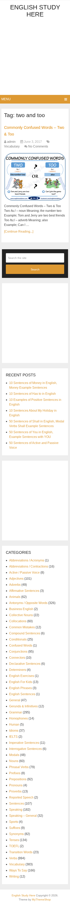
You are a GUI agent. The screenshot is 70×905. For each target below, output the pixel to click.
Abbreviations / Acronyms (26, 560)
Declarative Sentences (24, 663)
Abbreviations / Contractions (28, 566)
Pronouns (16, 785)
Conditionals (18, 639)
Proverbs (15, 791)
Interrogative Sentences (25, 748)
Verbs (13, 858)
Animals (14, 596)
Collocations (17, 621)
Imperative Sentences (24, 742)
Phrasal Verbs (19, 767)
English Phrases (20, 688)
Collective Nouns (21, 615)
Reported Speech (21, 797)
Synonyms (16, 834)
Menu (6, 99)
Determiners (17, 669)
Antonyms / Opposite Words (28, 603)
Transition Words (20, 852)
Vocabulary (12, 146)
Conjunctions (18, 651)
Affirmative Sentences (24, 590)
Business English (21, 609)
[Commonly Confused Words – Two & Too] (35, 177)
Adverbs (15, 584)
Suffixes (14, 828)
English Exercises (21, 676)
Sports (13, 821)
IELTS (13, 736)
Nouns (13, 761)
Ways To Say (18, 870)
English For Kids (20, 682)
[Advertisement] (35, 57)
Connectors (17, 657)
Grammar (15, 712)
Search (35, 269)
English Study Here (35, 11)
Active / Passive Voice (24, 572)
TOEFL (14, 846)
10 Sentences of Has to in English (32, 393)
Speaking (15, 809)
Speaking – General (23, 815)
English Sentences (22, 694)
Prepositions (17, 779)
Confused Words (20, 645)
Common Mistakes (22, 627)
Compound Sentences (24, 633)
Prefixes (14, 773)
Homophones (18, 718)
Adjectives (16, 578)
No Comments (38, 146)
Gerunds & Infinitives (23, 706)
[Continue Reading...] (18, 231)
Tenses (14, 840)
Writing (14, 876)
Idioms (13, 730)
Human (14, 724)
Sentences (16, 803)
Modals (14, 755)
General (14, 700)
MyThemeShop (41, 899)
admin (11, 141)
